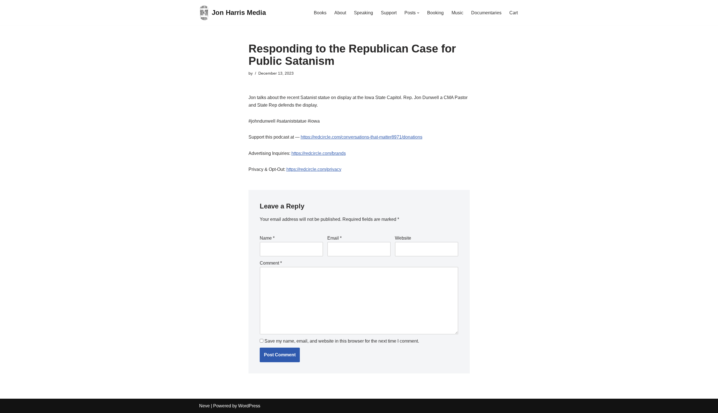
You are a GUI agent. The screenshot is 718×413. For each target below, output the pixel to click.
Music (457, 12)
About (340, 12)
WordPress (249, 405)
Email (334, 238)
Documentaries (486, 12)
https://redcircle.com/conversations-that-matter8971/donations (361, 137)
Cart (513, 12)
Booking (435, 12)
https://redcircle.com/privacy (313, 169)
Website (403, 238)
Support (389, 12)
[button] (418, 13)
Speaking (363, 12)
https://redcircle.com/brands (318, 153)
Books (320, 12)
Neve (204, 405)
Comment (271, 263)
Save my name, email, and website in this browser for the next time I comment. (341, 341)
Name (267, 238)
